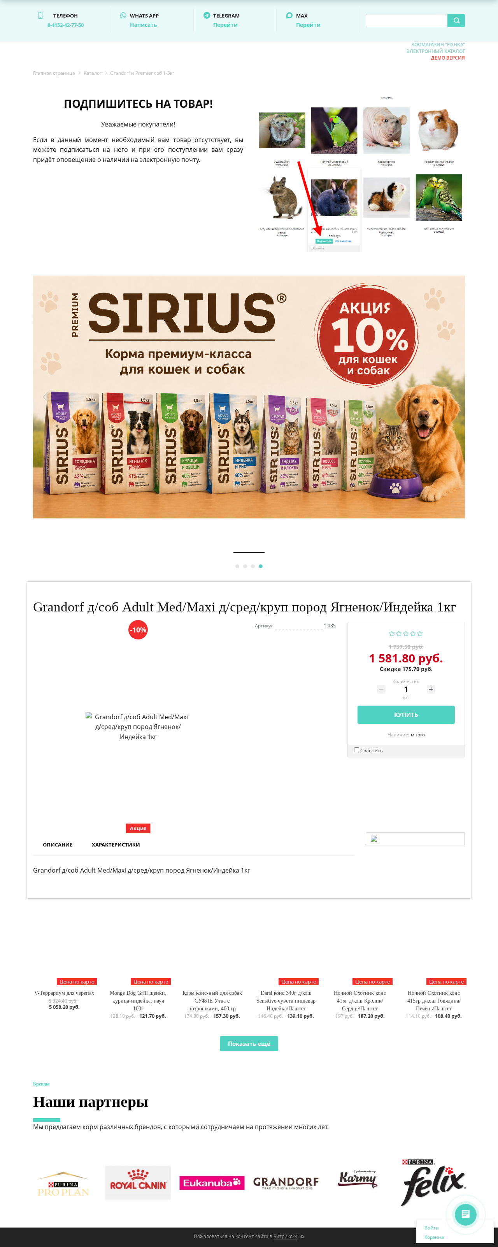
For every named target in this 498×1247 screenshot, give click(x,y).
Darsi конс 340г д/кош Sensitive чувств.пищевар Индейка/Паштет (286, 1000)
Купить (406, 714)
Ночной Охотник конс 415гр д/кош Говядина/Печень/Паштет (434, 1000)
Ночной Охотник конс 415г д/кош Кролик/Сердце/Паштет (360, 1000)
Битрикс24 (286, 1236)
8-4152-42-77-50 (65, 24)
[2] (399, 633)
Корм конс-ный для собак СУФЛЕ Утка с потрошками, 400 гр (212, 1000)
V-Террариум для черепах (64, 993)
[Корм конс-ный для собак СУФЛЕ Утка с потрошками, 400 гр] (212, 948)
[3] (406, 633)
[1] (392, 633)
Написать (143, 24)
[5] (420, 633)
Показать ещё (249, 1043)
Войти (431, 1227)
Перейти (225, 24)
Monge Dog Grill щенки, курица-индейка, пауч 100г (138, 1000)
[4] (413, 633)
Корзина (434, 1237)
